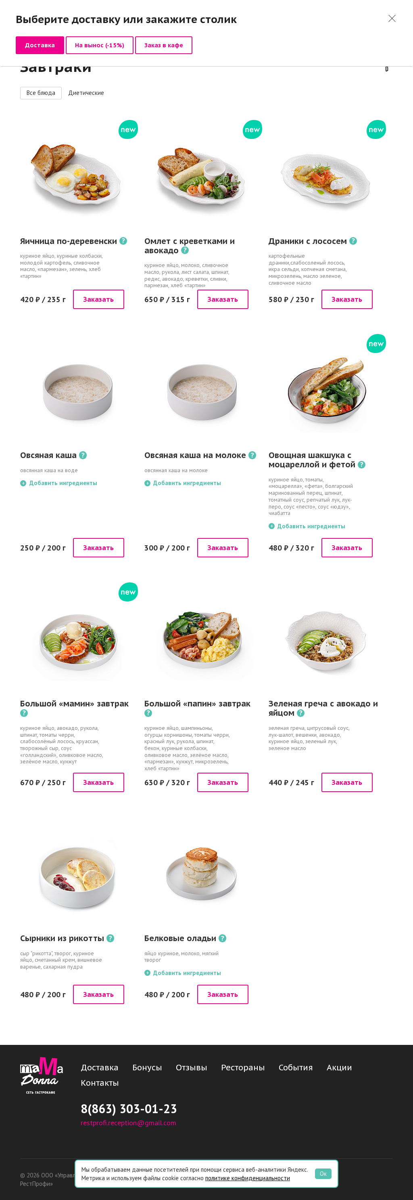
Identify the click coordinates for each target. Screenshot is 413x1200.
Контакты (100, 1083)
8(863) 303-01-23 (129, 1108)
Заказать (98, 299)
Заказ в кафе (163, 45)
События (296, 1067)
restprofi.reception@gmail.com (128, 1122)
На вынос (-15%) (99, 45)
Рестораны (243, 1067)
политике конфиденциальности (247, 1178)
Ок (323, 1173)
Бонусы (147, 1067)
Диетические (86, 93)
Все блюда (41, 93)
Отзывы (191, 1067)
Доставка (40, 45)
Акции (339, 1067)
